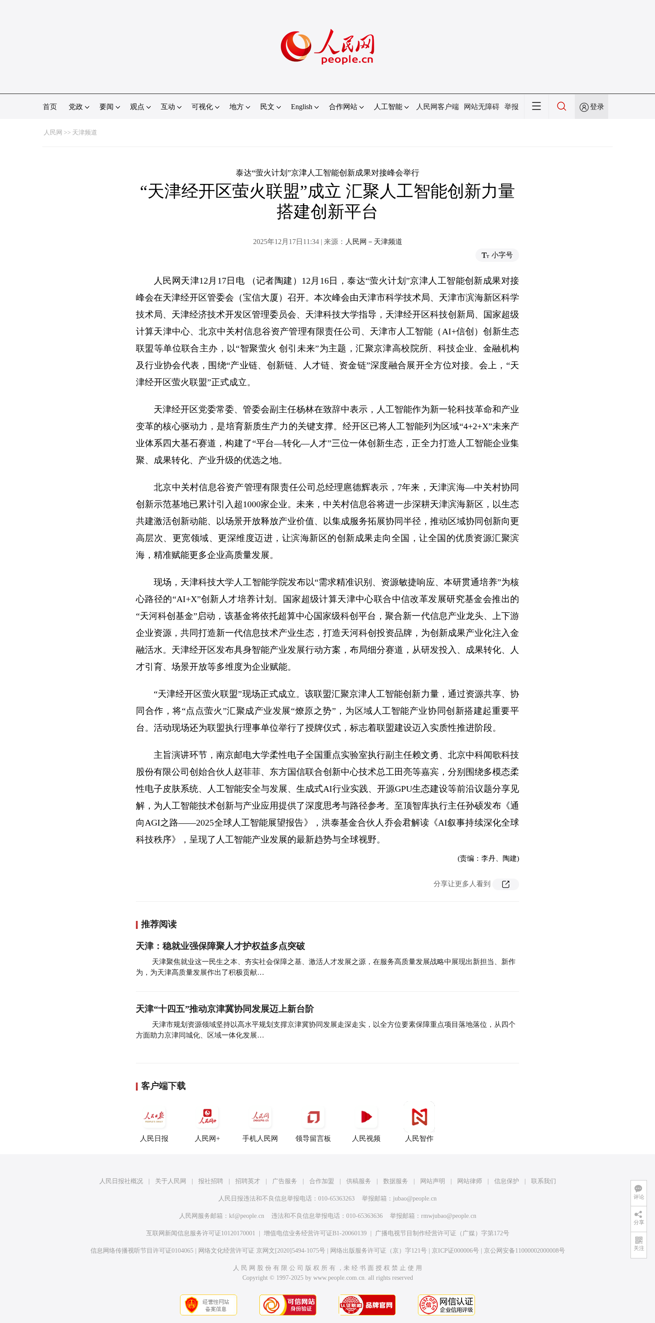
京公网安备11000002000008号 (524, 1250)
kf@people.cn (246, 1216)
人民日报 (154, 1138)
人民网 (53, 132)
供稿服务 (358, 1181)
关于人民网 (170, 1181)
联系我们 (543, 1181)
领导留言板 (313, 1138)
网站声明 (432, 1181)
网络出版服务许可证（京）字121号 (378, 1250)
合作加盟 (321, 1181)
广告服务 (284, 1181)
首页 (50, 106)
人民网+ (207, 1138)
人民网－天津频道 (373, 241)
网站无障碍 (481, 106)
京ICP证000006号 (455, 1250)
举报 (511, 106)
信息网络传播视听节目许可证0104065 (141, 1250)
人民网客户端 (437, 106)
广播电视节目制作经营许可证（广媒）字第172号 (442, 1233)
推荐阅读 (159, 924)
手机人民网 (260, 1138)
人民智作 (419, 1138)
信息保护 (506, 1181)
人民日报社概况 (121, 1181)
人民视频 (366, 1138)
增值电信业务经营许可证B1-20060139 (315, 1233)
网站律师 (469, 1181)
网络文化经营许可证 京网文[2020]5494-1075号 (261, 1250)
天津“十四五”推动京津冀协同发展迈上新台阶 (225, 1009)
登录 (597, 106)
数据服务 (395, 1181)
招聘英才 (247, 1181)
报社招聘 (210, 1181)
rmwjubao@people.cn (448, 1216)
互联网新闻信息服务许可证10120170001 (200, 1233)
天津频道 (84, 132)
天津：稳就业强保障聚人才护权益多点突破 (220, 946)
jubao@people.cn (415, 1198)
